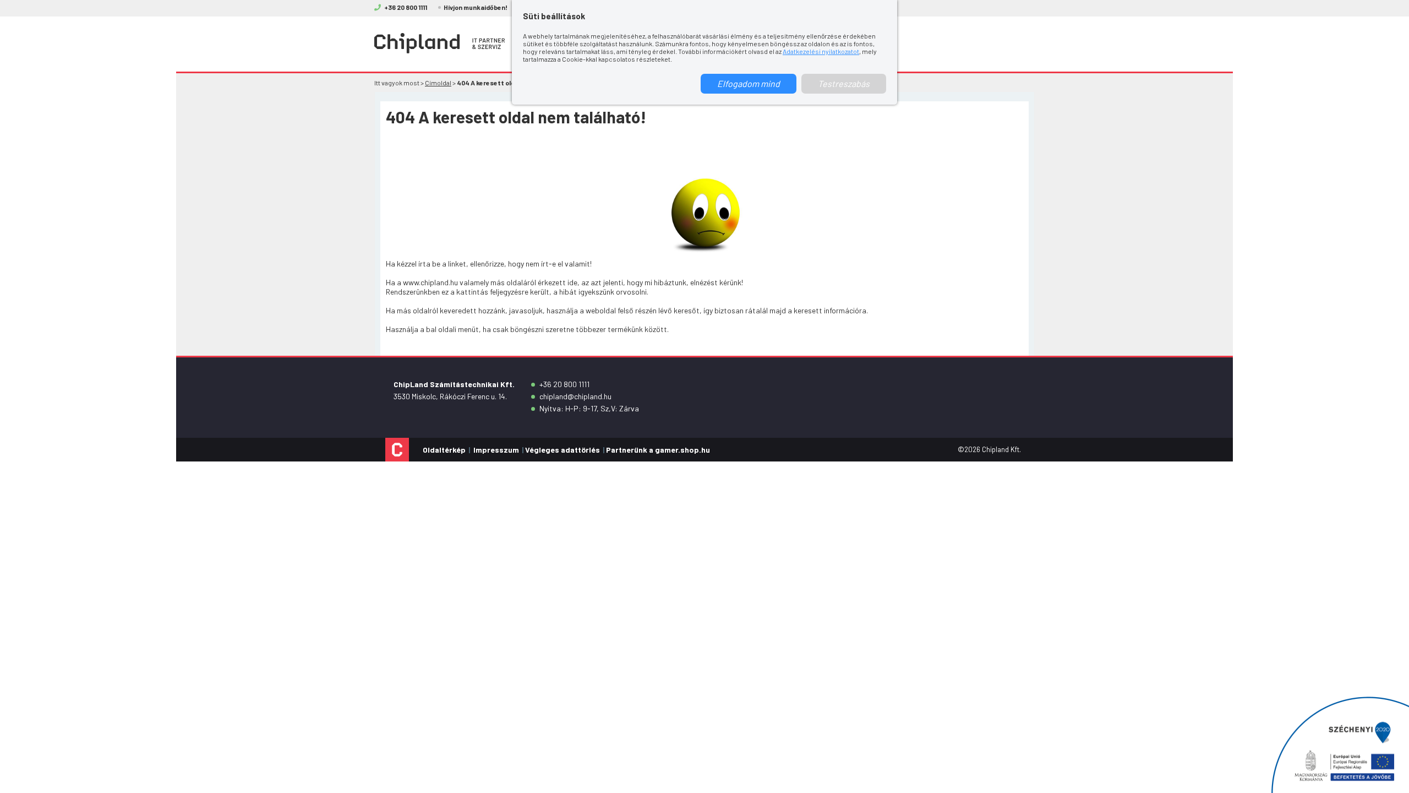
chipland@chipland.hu (575, 396)
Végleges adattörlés (562, 449)
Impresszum (496, 449)
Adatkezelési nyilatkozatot (821, 51)
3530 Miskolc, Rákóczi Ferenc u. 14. (450, 396)
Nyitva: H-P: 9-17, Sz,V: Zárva (589, 408)
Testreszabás (844, 83)
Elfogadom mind (748, 83)
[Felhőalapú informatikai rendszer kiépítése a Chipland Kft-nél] (1340, 745)
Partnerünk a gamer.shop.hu (658, 449)
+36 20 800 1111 (564, 384)
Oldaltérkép (444, 449)
